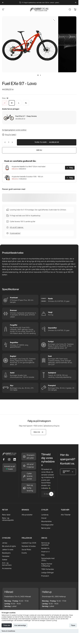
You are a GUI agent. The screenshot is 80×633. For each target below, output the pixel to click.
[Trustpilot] (9, 467)
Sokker (4, 560)
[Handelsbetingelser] (28, 476)
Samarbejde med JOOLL (47, 559)
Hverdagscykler (47, 525)
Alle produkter (27, 515)
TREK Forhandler (47, 569)
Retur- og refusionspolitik (8, 519)
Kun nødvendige (20, 625)
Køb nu (39, 150)
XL (26, 103)
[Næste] (75, 2)
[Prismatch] (28, 456)
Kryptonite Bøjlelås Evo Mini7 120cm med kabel (28, 167)
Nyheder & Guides (29, 546)
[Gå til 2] (40, 75)
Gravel (43, 518)
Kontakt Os (45, 548)
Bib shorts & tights (9, 546)
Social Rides (26, 549)
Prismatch (45, 576)
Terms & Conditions (8, 631)
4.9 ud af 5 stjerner (17, 227)
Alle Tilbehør (66, 515)
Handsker (5, 556)
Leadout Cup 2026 (29, 543)
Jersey (4, 543)
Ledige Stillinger (47, 572)
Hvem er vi (45, 552)
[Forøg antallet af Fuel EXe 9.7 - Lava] (12, 142)
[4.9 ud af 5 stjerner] (28, 466)
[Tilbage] (3, 2)
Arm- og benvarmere (6, 564)
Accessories (6, 568)
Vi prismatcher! (15, 233)
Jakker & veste (7, 549)
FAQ (42, 555)
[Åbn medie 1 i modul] (54, 20)
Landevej (44, 515)
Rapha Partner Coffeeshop (46, 565)
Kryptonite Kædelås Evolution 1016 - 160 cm (27, 177)
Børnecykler (45, 528)
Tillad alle (6, 625)
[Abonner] (51, 494)
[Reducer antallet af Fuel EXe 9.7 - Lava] (4, 142)
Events (24, 553)
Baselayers (6, 553)
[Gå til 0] (38, 75)
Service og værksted (45, 544)
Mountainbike (46, 521)
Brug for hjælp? (10, 134)
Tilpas (73, 625)
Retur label (6, 515)
